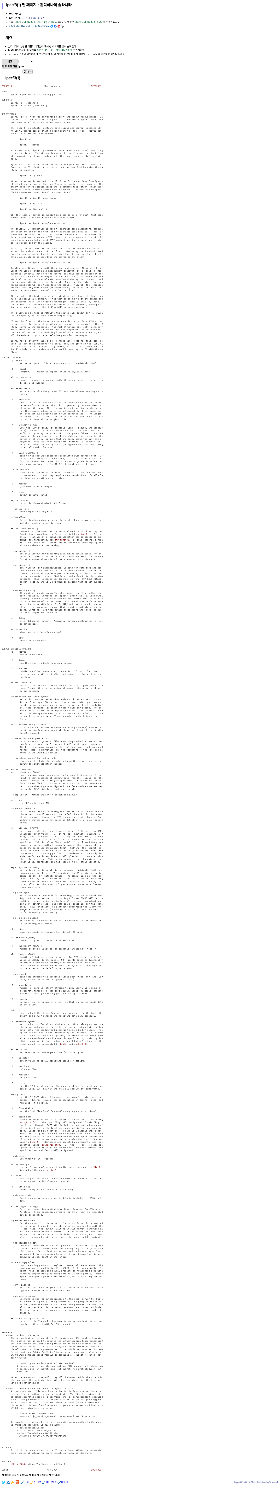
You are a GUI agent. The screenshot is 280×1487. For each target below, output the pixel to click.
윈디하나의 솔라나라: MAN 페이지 (55, 50)
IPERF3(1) (7, 86)
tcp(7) (64, 1044)
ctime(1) (83, 534)
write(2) (52, 1170)
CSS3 (64, 1482)
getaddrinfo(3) (51, 1145)
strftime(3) (62, 540)
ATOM (37, 1482)
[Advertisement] (262, 16)
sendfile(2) (94, 1167)
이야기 (89, 22)
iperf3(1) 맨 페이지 (47, 22)
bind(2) (34, 1142)
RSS (26, 1482)
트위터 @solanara (29, 26)
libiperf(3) (18, 1464)
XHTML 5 (51, 1482)
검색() (27, 71)
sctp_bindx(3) (28, 1122)
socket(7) (80, 1044)
